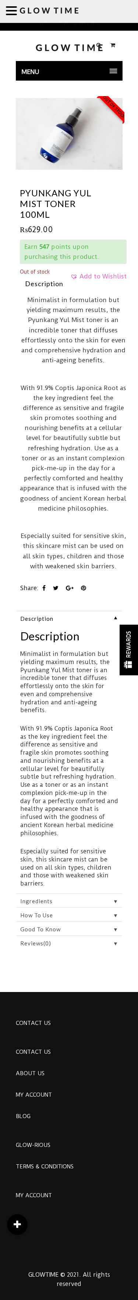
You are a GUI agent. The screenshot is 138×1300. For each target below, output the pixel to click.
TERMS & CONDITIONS (45, 1166)
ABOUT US (30, 1073)
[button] (98, 278)
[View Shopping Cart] (112, 45)
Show (129, 650)
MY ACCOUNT (34, 1094)
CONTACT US (33, 1023)
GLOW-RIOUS (33, 1145)
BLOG (23, 1116)
